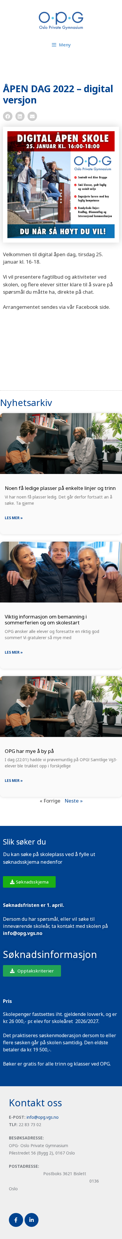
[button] (7, 116)
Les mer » (14, 517)
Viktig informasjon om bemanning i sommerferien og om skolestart (46, 619)
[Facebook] (16, 1220)
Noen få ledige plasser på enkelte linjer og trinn (60, 488)
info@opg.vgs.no (43, 1117)
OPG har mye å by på (29, 751)
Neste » (74, 800)
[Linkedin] (32, 1220)
